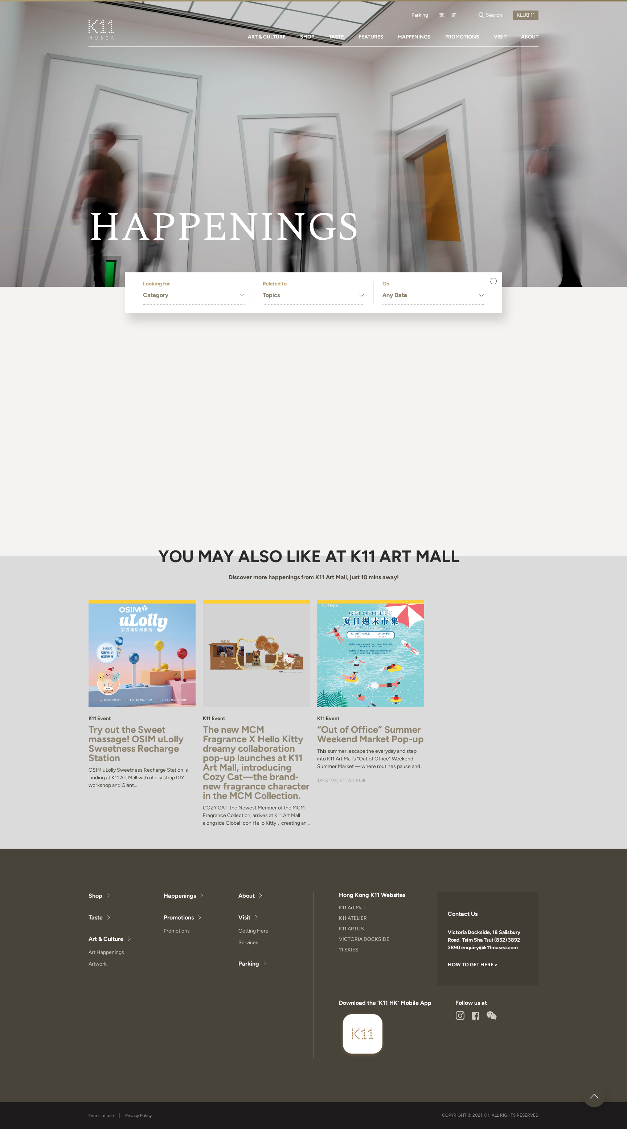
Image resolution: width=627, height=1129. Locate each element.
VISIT (500, 37)
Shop (95, 895)
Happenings (180, 895)
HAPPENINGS (414, 37)
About (246, 895)
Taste (96, 917)
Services (248, 942)
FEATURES (371, 37)
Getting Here (253, 931)
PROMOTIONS (462, 37)
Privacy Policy (138, 1115)
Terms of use (101, 1115)
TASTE (336, 37)
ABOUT (529, 37)
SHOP (307, 37)
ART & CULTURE (267, 37)
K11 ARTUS (351, 929)
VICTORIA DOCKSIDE (364, 939)
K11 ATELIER (353, 918)
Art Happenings (106, 952)
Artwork (98, 964)
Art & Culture (106, 938)
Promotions (179, 917)
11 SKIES (348, 950)
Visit (244, 917)
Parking (419, 15)
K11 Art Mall (352, 908)
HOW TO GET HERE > (473, 965)
